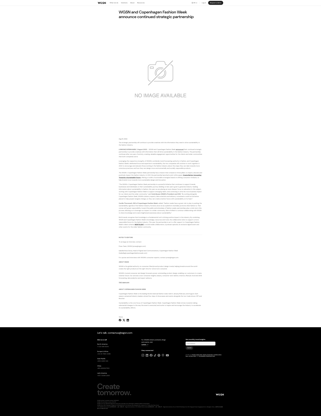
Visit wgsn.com (124, 282)
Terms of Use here (208, 354)
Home (102, 3)
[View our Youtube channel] (167, 355)
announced (179, 149)
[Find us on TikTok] (155, 355)
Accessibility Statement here (207, 356)
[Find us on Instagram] (142, 355)
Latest (143, 345)
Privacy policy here (197, 354)
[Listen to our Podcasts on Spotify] (159, 355)
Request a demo (215, 3)
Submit (189, 348)
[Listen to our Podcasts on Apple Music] (163, 355)
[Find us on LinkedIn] (147, 355)
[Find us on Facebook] (151, 355)
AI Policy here (192, 356)
